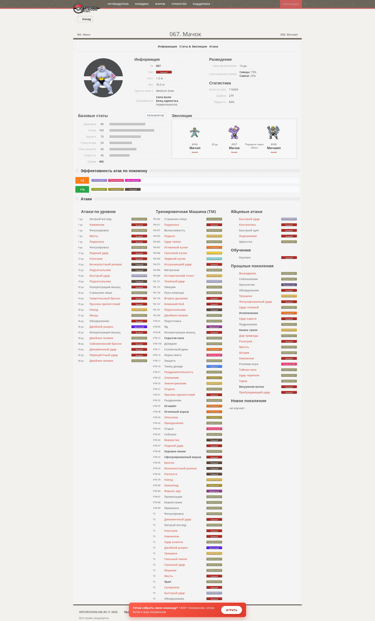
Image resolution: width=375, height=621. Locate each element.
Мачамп (274, 148)
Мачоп (194, 148)
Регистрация (291, 4)
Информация (167, 46)
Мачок (234, 148)
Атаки (213, 46)
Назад (86, 19)
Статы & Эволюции (193, 46)
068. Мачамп (289, 34)
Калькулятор (155, 115)
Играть (231, 610)
